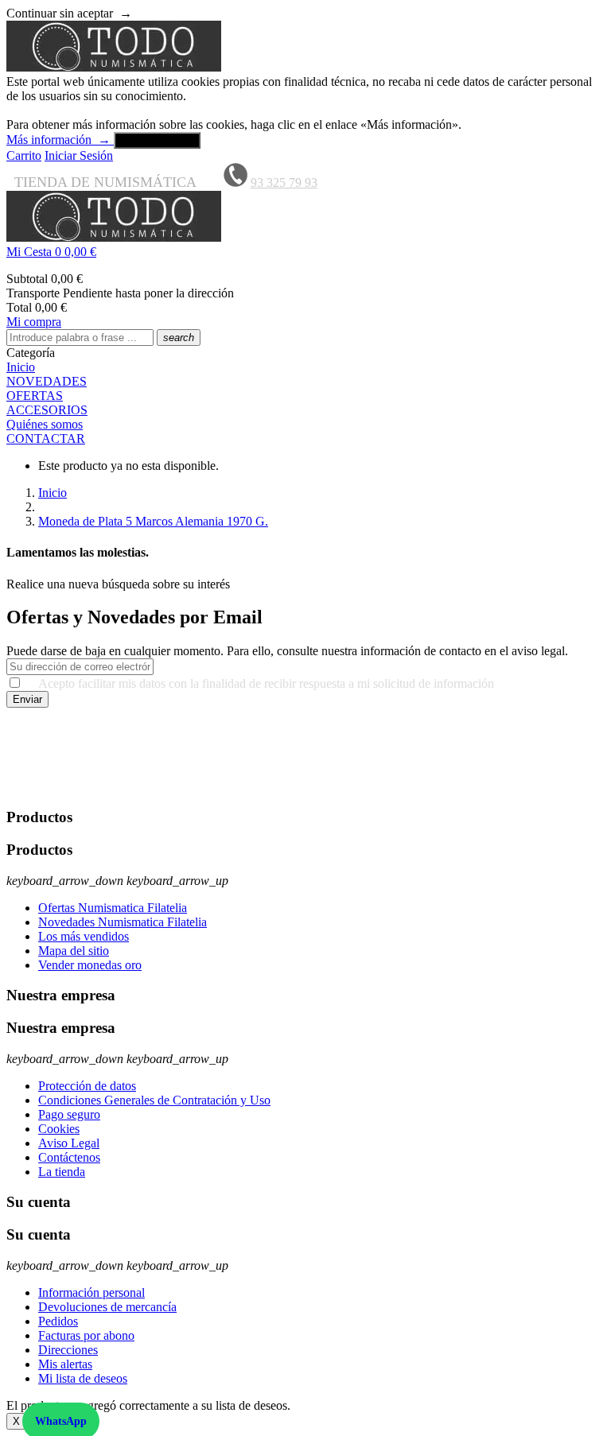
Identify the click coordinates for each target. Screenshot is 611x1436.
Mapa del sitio (73, 950)
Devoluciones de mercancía (107, 1307)
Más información (58, 139)
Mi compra (33, 321)
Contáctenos (69, 1157)
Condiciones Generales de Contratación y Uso (154, 1100)
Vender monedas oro (90, 965)
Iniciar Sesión (79, 155)
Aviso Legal (68, 1143)
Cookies (59, 1128)
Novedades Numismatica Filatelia (122, 922)
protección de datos (222, 786)
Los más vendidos (83, 936)
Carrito (23, 155)
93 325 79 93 (284, 182)
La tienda (61, 1171)
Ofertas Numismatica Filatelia (112, 907)
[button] (305, 252)
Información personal (91, 1292)
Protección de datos (87, 1086)
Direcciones (68, 1349)
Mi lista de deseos (82, 1378)
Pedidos (58, 1321)
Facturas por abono (86, 1335)
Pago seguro (69, 1114)
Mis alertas (65, 1364)
